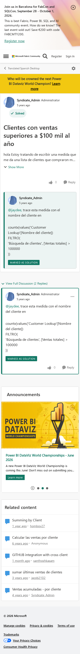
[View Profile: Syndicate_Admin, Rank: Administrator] (9, 102)
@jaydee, (15, 209)
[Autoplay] (32, 488)
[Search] (45, 56)
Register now (14, 40)
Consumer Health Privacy (21, 646)
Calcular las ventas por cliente (35, 537)
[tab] (38, 488)
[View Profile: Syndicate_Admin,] (12, 200)
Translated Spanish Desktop (24, 68)
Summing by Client (27, 520)
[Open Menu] (73, 68)
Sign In (70, 56)
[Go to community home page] (26, 56)
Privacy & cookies (41, 625)
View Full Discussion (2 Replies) (27, 283)
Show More (16, 167)
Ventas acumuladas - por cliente (36, 589)
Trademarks (11, 634)
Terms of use (66, 625)
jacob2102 (38, 578)
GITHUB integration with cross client (40, 554)
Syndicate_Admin (28, 100)
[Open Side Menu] (6, 56)
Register (56, 56)
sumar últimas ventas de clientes (37, 572)
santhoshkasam (43, 560)
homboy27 (37, 526)
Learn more (15, 477)
